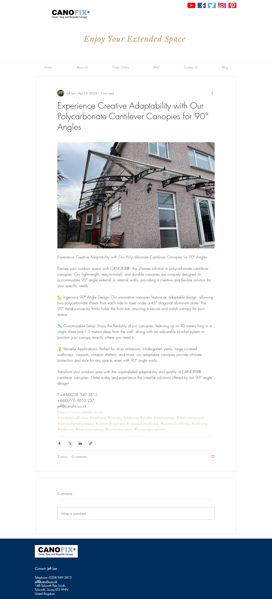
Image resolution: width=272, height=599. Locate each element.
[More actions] (212, 93)
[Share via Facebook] (59, 443)
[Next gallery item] (209, 195)
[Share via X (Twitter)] (70, 443)
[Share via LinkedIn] (80, 443)
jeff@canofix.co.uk (46, 581)
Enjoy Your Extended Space (134, 39)
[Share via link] (91, 443)
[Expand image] (136, 195)
